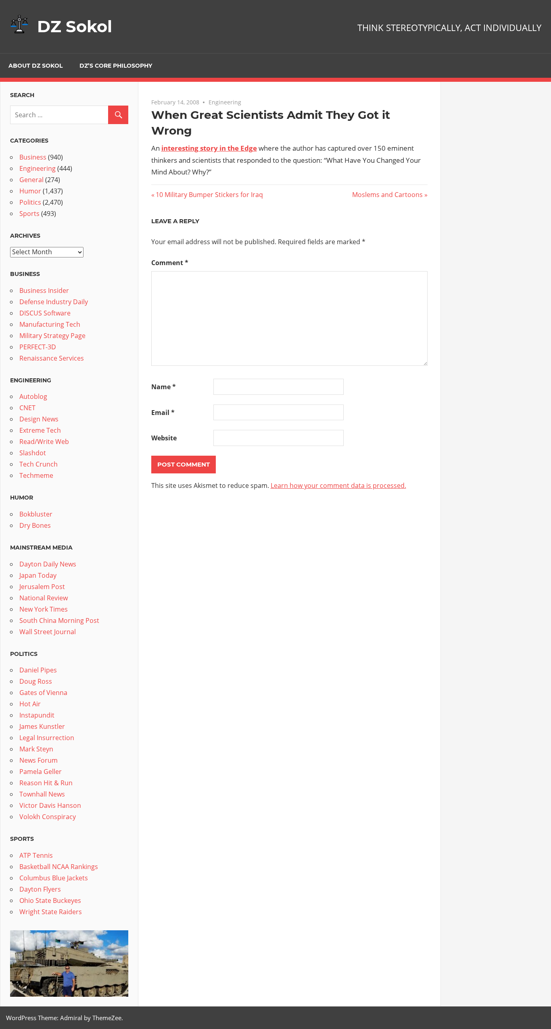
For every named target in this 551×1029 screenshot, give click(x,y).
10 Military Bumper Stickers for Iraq (209, 194)
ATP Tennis (36, 855)
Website (164, 438)
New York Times (43, 609)
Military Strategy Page (52, 335)
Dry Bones (35, 525)
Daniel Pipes (38, 670)
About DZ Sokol (35, 65)
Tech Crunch (38, 464)
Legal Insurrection (46, 737)
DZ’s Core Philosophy (115, 65)
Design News (38, 419)
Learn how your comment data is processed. (338, 485)
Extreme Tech (40, 430)
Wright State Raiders (50, 911)
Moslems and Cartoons (387, 194)
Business (32, 157)
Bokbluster (35, 514)
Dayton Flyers (40, 889)
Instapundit (36, 715)
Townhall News (42, 794)
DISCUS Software (45, 313)
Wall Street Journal (47, 631)
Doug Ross (35, 681)
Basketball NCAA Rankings (58, 866)
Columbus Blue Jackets (53, 877)
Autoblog (33, 396)
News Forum (38, 760)
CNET (27, 407)
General (31, 179)
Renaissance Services (51, 358)
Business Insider (44, 290)
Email (163, 412)
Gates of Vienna (43, 692)
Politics (30, 202)
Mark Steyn (36, 749)
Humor (30, 191)
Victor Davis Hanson (50, 805)
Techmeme (36, 475)
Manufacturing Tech (49, 324)
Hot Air (30, 703)
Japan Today (37, 575)
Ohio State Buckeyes (50, 900)
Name (163, 386)
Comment (169, 262)
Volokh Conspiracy (47, 816)
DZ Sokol (74, 26)
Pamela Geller (40, 771)
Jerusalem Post (42, 586)
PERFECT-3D (37, 346)
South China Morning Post (59, 620)
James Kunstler (42, 726)
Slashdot (32, 452)
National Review (43, 597)
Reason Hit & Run (46, 782)
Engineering (225, 102)
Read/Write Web (44, 441)
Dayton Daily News (47, 564)
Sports (29, 213)
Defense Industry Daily (53, 301)
